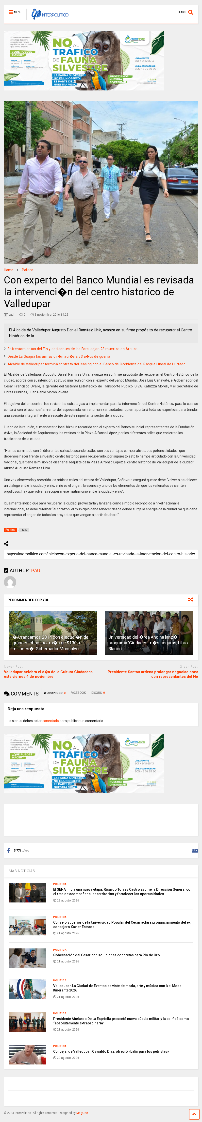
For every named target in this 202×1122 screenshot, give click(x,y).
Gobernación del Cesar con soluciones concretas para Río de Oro (106, 955)
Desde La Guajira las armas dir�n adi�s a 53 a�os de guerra (59, 356)
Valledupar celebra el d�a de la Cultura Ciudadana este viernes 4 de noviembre (48, 674)
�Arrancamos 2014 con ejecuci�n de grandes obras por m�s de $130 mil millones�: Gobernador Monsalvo (50, 643)
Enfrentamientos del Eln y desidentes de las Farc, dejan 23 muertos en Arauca (73, 349)
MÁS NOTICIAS (22, 871)
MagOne (82, 1113)
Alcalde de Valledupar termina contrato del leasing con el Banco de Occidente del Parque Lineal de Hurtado (97, 364)
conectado (50, 721)
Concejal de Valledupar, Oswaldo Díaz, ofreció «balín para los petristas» (111, 1051)
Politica (60, 884)
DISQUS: (98, 692)
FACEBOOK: (78, 692)
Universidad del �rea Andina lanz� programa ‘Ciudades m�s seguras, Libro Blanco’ (148, 643)
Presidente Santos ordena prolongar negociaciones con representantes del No (153, 674)
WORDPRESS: (55, 693)
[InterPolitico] (47, 20)
